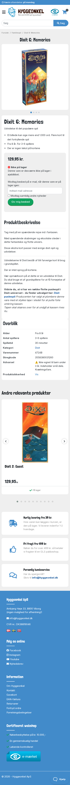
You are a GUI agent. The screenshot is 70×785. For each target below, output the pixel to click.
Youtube (14, 659)
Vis (36, 374)
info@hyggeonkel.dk (45, 577)
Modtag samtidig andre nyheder (28, 195)
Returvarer (12, 703)
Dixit (37, 347)
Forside (5, 33)
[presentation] (5, 441)
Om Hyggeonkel (16, 685)
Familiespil (16, 33)
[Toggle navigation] (4, 12)
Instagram (14, 654)
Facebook (15, 650)
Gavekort (12, 694)
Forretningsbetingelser (19, 712)
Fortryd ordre (14, 708)
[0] (64, 12)
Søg (62, 23)
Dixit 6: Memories (32, 33)
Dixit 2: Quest (14, 466)
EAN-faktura (13, 699)
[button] (17, 501)
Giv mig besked (20, 201)
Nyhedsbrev (16, 663)
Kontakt (11, 690)
